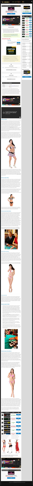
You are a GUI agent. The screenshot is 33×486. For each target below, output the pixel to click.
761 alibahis (30, 51)
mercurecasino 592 (11, 69)
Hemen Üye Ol (27, 13)
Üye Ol (18, 42)
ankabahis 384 (30, 56)
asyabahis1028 (30, 62)
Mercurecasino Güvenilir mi (6, 351)
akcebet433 (30, 49)
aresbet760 (30, 57)
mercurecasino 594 (15, 476)
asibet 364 (30, 61)
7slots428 (30, 44)
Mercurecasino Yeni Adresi (5, 251)
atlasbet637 (30, 65)
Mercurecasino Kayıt (4, 295)
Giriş (11, 13)
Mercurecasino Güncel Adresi (6, 211)
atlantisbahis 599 (30, 64)
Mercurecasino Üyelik (5, 304)
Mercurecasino (4, 119)
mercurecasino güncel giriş (7, 455)
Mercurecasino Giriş (5, 177)
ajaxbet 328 (30, 48)
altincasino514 (30, 52)
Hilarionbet (9, 40)
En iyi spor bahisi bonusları (16, 485)
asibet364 (30, 60)
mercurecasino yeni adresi (14, 455)
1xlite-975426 (30, 43)
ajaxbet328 (30, 47)
